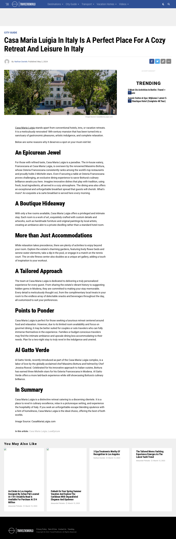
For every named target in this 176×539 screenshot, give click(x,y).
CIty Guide (71, 4)
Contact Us (62, 529)
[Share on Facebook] (151, 61)
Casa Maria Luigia (38, 431)
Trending (71, 529)
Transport (87, 4)
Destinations (54, 4)
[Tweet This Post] (157, 61)
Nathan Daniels (21, 61)
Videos (122, 4)
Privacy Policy (41, 529)
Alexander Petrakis (15, 506)
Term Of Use (52, 529)
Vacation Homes (105, 4)
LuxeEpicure (54, 431)
